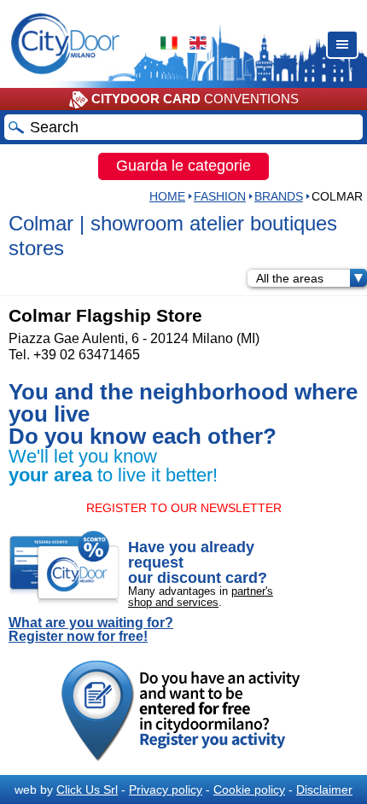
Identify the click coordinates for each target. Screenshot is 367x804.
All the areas (289, 278)
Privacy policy (165, 789)
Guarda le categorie (183, 165)
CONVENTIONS (195, 98)
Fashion (220, 196)
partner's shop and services (200, 597)
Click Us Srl (87, 789)
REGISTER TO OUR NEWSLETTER (184, 508)
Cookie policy (249, 789)
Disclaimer (324, 789)
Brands (278, 196)
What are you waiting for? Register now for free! (91, 630)
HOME (167, 196)
